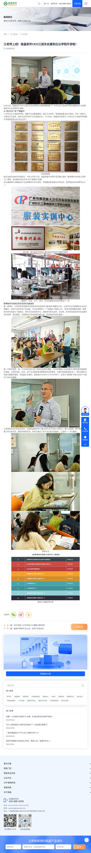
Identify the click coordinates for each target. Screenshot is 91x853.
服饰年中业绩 (43, 701)
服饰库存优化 (31, 701)
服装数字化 (70, 696)
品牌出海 (61, 696)
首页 (5, 34)
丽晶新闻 (17, 696)
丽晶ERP (45, 696)
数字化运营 (64, 701)
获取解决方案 (45, 674)
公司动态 (24, 34)
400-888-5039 (16, 801)
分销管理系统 (35, 696)
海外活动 (79, 696)
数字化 (9, 696)
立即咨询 (77, 4)
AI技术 (53, 696)
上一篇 (26, 625)
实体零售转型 (54, 701)
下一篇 (25, 628)
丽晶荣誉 (25, 696)
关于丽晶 (13, 34)
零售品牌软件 (11, 701)
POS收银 (21, 701)
